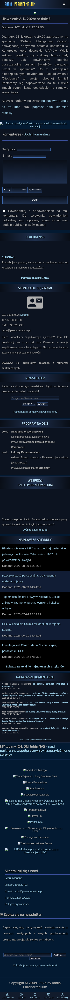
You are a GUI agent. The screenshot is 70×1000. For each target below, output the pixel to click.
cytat (24, 190)
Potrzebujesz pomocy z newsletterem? (35, 411)
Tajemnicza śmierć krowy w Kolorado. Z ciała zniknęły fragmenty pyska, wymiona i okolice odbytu (31, 602)
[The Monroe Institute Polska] (35, 843)
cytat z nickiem (35, 190)
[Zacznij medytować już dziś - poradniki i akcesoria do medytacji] (35, 125)
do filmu (35, 703)
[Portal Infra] (35, 822)
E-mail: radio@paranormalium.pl (23, 891)
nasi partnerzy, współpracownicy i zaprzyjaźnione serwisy (35, 750)
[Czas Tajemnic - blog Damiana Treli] (35, 776)
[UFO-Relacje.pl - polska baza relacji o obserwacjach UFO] (35, 852)
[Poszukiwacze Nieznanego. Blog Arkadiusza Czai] (35, 830)
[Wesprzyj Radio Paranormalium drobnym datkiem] (35, 509)
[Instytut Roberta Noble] (35, 794)
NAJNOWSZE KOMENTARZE (35, 677)
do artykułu (35, 694)
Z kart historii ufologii (16, 560)
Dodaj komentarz (37, 134)
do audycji (46, 712)
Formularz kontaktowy (17, 897)
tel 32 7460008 (13, 878)
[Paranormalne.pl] (35, 809)
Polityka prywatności (17, 904)
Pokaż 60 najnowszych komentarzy (35, 740)
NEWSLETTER (35, 378)
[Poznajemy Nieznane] (35, 837)
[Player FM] (35, 816)
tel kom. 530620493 (16, 884)
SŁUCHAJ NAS (35, 237)
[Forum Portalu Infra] (35, 782)
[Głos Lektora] (35, 788)
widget (24, 314)
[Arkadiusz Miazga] (35, 770)
